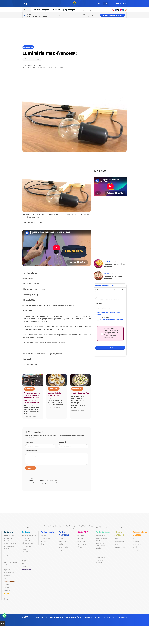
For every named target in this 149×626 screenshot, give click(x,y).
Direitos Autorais (109, 617)
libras (24, 555)
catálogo (136, 550)
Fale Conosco (122, 617)
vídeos (6, 599)
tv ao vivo (57, 9)
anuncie (107, 10)
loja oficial (7, 576)
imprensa (7, 570)
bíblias (116, 538)
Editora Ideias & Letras (140, 533)
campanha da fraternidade (26, 539)
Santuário (8, 532)
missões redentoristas (100, 549)
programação (69, 9)
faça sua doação (87, 10)
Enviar (30, 468)
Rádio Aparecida (64, 533)
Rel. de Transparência (73, 617)
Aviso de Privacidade (56, 617)
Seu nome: (99, 295)
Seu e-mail (62, 442)
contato (6, 556)
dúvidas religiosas (28, 543)
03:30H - (37, 16)
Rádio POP (82, 532)
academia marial (9, 535)
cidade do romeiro (10, 543)
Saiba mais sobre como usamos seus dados (108, 313)
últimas (37, 9)
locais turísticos (9, 573)
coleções (136, 541)
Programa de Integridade (92, 617)
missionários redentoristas (100, 544)
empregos (80, 535)
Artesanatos (28, 47)
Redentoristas (103, 532)
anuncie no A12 (28, 570)
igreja (24, 549)
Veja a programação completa (112, 15)
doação (6, 559)
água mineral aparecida (8, 539)
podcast (61, 544)
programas (46, 9)
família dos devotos (10, 562)
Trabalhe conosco (41, 617)
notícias (6, 578)
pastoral (6, 588)
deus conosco (119, 541)
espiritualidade (27, 546)
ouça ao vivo (63, 541)
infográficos (26, 552)
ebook (135, 547)
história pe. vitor (101, 535)
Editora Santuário (119, 533)
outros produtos (119, 547)
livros (116, 544)
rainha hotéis (8, 591)
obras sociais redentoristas (100, 557)
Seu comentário (31, 451)
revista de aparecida (8, 595)
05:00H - (89, 16)
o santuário (7, 585)
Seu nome (29, 442)
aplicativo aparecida (29, 535)
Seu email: (99, 304)
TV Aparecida (47, 532)
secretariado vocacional (100, 562)
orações (24, 561)
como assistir (98, 10)
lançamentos (137, 544)
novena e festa (9, 581)
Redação (26, 532)
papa (23, 564)
